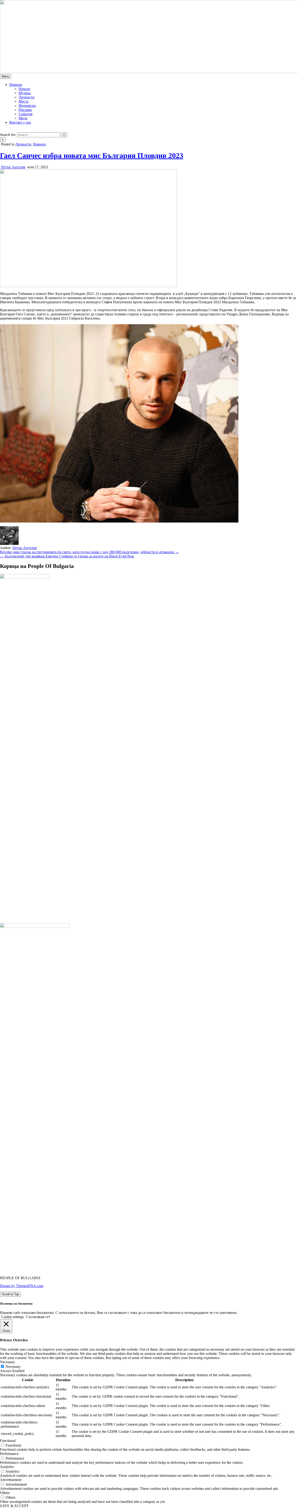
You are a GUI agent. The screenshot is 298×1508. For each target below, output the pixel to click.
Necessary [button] (7, 1362)
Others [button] (5, 1493)
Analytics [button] (7, 1467)
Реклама (25, 110)
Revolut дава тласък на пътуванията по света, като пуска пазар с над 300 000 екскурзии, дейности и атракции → (89, 552)
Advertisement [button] (10, 1480)
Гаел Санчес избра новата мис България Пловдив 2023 (91, 155)
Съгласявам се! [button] (38, 1317)
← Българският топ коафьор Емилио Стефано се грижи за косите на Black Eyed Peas (67, 556)
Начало (24, 89)
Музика (25, 93)
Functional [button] (8, 1441)
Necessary (13, 1367)
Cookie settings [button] (12, 1317)
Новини (15, 85)
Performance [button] (9, 1454)
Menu (5, 76)
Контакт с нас (20, 122)
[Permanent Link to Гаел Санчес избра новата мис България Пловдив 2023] (88, 286)
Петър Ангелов (13, 167)
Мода (23, 118)
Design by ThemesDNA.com (21, 1286)
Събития (25, 114)
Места (23, 101)
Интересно (27, 106)
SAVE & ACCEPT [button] (14, 1506)
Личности (26, 97)
